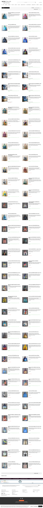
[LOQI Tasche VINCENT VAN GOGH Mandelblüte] (25, 300)
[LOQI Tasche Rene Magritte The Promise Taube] (25, 430)
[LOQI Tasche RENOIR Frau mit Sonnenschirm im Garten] (4, 16)
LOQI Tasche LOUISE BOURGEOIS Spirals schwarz (34, 190)
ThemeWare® (26, 502)
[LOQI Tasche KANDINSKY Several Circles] (25, 217)
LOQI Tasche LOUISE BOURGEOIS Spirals (34, 225)
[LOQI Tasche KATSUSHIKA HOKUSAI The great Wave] (25, 323)
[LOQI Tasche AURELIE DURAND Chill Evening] (4, 347)
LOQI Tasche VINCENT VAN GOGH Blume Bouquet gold (34, 107)
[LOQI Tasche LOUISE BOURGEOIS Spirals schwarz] (25, 193)
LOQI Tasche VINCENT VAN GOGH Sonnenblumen (12, 296)
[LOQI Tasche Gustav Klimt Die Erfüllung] (25, 442)
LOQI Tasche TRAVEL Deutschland (33, 48)
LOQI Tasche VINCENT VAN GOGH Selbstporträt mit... (14, 225)
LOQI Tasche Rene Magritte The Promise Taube (35, 426)
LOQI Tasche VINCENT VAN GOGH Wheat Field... (13, 450)
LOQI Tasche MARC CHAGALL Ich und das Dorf (35, 24)
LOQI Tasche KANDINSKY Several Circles (34, 213)
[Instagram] (22, 498)
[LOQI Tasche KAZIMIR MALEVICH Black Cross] (25, 453)
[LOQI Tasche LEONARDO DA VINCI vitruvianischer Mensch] (4, 158)
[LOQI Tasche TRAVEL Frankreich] (25, 40)
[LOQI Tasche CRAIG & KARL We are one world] (25, 347)
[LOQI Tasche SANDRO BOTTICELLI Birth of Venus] (25, 383)
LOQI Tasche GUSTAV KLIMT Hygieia (33, 166)
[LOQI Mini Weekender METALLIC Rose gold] (25, 63)
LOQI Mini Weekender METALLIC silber (34, 71)
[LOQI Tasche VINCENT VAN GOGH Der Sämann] (4, 264)
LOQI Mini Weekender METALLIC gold (13, 95)
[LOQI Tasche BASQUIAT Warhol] (4, 217)
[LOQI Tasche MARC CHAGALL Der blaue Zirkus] (4, 52)
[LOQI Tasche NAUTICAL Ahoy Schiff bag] (25, 359)
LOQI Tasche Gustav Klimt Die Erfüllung (34, 438)
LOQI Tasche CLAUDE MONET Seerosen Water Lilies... (14, 367)
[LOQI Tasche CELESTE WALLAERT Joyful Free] (25, 123)
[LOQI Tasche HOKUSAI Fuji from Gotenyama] (4, 406)
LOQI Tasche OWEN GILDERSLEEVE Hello (34, 308)
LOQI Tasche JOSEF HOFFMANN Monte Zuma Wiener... (14, 332)
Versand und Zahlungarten (15, 491)
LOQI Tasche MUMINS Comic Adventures (13, 36)
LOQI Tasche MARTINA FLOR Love (12, 308)
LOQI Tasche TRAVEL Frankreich (33, 36)
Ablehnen (32, 506)
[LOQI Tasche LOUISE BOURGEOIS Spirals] (25, 229)
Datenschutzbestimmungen (29, 486)
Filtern (3, 7)
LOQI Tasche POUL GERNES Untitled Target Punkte (34, 367)
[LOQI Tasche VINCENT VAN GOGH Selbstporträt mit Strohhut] (4, 229)
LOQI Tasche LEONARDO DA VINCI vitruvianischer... (12, 155)
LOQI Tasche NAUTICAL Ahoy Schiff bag (34, 355)
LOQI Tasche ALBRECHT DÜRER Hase (13, 178)
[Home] (1, 4)
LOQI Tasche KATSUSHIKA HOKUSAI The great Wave (35, 320)
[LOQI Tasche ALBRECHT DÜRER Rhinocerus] (25, 134)
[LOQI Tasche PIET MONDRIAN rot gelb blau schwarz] (25, 418)
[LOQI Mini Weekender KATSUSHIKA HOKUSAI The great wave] (4, 87)
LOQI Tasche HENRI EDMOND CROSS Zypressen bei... (14, 166)
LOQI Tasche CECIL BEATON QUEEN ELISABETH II (35, 403)
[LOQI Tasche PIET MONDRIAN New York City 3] (4, 276)
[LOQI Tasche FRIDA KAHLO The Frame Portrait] (4, 134)
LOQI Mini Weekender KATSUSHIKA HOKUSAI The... (14, 84)
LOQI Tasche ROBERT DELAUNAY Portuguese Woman (14, 285)
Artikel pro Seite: (36, 9)
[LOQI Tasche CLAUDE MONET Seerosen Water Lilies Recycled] (4, 371)
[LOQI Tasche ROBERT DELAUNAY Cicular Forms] (25, 276)
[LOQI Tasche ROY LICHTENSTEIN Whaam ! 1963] (4, 63)
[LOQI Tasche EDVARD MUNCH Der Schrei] (4, 394)
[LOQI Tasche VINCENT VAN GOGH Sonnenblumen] (4, 300)
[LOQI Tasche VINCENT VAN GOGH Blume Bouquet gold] (25, 111)
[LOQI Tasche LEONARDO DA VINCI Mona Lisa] (25, 288)
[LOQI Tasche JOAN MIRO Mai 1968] (25, 158)
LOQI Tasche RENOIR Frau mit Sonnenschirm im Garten (14, 13)
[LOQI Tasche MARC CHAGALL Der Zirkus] (25, 16)
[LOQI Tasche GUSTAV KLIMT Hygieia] (25, 170)
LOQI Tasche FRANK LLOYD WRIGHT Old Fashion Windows (34, 202)
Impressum (13, 493)
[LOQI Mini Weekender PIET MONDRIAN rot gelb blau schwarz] (25, 87)
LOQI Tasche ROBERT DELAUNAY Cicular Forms (35, 272)
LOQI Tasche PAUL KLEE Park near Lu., (13, 201)
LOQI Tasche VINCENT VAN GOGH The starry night (14, 426)
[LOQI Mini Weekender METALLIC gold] (4, 99)
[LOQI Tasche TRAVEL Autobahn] (25, 394)
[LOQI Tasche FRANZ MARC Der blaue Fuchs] (4, 442)
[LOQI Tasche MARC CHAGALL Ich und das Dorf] (25, 28)
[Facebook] (20, 498)
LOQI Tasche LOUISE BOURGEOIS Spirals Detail (14, 237)
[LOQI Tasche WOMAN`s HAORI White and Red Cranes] (4, 418)
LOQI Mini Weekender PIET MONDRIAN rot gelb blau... (35, 84)
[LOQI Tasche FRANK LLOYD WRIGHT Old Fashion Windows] (25, 205)
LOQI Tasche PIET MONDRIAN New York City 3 (14, 272)
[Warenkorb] (41, 2)
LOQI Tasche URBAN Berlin (11, 461)
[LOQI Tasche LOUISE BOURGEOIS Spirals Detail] (4, 241)
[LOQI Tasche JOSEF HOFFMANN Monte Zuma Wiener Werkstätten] (4, 335)
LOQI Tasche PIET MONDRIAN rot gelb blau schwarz (34, 415)
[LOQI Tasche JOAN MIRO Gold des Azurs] (4, 193)
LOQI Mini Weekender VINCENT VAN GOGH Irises (34, 95)
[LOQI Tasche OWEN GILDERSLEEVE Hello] (25, 312)
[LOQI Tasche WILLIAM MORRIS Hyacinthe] (25, 146)
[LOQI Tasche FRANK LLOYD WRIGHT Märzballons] (25, 264)
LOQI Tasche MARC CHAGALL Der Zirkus (34, 12)
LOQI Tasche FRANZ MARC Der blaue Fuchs (13, 438)
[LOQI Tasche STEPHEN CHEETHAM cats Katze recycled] (4, 383)
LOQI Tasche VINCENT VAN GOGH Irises (13, 142)
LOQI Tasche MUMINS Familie (12, 24)
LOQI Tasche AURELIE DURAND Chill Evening (14, 343)
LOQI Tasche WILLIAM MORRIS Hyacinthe (34, 142)
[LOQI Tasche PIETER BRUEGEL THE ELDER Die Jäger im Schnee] (25, 241)
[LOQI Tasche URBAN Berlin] (4, 465)
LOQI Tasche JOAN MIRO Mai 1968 (33, 154)
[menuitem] (41, 2)
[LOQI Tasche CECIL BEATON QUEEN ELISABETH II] (25, 406)
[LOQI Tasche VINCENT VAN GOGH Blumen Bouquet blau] (4, 111)
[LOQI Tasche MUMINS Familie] (4, 28)
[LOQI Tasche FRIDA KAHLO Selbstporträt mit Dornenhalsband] (4, 253)
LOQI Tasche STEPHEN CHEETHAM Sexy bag (34, 461)
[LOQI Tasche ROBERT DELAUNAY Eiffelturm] (4, 123)
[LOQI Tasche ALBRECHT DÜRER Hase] (4, 182)
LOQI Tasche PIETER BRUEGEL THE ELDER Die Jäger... (34, 237)
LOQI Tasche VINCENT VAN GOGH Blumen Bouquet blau (13, 107)
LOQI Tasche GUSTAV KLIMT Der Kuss (33, 331)
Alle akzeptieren (36, 506)
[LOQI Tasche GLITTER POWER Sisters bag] (4, 359)
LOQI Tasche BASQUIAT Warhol (12, 213)
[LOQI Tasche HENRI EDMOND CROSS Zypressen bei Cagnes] (4, 170)
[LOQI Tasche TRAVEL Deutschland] (25, 52)
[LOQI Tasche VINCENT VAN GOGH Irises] (4, 146)
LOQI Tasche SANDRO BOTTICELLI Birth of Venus (34, 379)
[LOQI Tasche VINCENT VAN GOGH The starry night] (4, 430)
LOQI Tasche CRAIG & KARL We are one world (35, 343)
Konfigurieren (40, 506)
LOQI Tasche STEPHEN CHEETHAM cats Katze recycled (14, 379)
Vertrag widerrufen (21, 500)
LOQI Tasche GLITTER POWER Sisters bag (13, 355)
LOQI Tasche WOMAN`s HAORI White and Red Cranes (14, 415)
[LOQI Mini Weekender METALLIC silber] (25, 75)
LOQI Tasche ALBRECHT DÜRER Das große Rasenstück (34, 178)
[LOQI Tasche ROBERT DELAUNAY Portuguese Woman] (4, 288)
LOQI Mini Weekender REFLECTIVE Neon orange (14, 71)
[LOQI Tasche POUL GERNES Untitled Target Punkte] (25, 371)
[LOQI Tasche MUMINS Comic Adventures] (4, 40)
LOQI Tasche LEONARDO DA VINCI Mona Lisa (35, 284)
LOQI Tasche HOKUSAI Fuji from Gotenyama (14, 402)
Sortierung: (33, 7)
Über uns (24, 491)
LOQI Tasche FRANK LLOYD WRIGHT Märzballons (33, 261)
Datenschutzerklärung (14, 494)
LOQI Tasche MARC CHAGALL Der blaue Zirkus (14, 48)
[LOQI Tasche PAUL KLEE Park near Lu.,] (4, 205)
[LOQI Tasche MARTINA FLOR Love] (4, 312)
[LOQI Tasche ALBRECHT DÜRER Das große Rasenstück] (25, 182)
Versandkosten (26, 501)
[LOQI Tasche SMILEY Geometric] (4, 323)
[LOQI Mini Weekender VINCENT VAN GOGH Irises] (25, 99)
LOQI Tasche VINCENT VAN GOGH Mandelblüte (35, 296)
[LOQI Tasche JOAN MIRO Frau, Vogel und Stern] (25, 253)
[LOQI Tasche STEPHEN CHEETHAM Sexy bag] (25, 465)
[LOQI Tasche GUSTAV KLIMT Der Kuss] (25, 335)
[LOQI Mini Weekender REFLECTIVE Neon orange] (4, 75)
